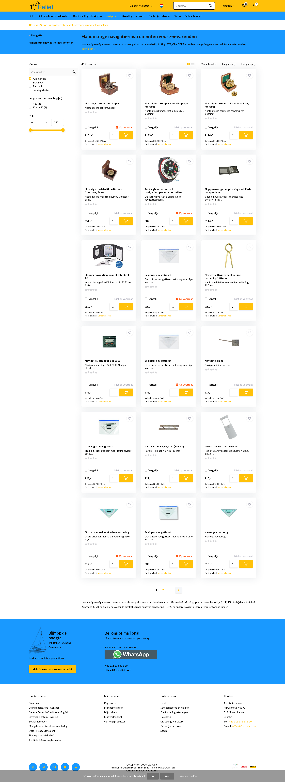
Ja (153, 776)
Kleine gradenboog (216, 532)
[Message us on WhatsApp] (131, 654)
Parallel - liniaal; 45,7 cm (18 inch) (164, 446)
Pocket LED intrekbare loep (221, 446)
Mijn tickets (110, 712)
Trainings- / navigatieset (99, 446)
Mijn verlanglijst (113, 716)
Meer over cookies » (189, 776)
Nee (167, 776)
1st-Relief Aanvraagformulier (45, 739)
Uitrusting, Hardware (133, 16)
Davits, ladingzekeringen (87, 16)
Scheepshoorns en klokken (53, 16)
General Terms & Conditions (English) (49, 712)
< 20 (36, 103)
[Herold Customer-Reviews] (253, 766)
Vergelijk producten (115, 721)
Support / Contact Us (141, 5)
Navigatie (111, 16)
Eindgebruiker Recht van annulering (48, 726)
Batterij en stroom (159, 16)
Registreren (110, 703)
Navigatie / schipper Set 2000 (102, 360)
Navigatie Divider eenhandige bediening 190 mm (223, 276)
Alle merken (39, 78)
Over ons (34, 703)
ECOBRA (37, 82)
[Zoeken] (210, 6)
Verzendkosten (104, 144)
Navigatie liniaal (214, 360)
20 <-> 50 (39, 107)
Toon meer (87, 48)
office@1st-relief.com (118, 670)
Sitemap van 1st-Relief (41, 735)
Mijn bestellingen (113, 707)
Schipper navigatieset (158, 274)
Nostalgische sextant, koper (102, 103)
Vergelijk (93, 127)
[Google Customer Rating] (235, 766)
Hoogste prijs (248, 64)
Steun (177, 16)
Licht (32, 16)
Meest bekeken (209, 64)
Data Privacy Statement (42, 730)
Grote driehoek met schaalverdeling (107, 532)
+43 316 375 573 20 (116, 665)
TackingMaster (40, 90)
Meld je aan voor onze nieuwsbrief (52, 669)
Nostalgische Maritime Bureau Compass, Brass (103, 191)
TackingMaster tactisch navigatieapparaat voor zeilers (164, 191)
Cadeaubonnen (193, 16)
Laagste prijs (229, 64)
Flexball (37, 86)
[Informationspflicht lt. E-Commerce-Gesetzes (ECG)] (244, 766)
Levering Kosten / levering (43, 716)
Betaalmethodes (38, 721)
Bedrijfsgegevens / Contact (44, 707)
